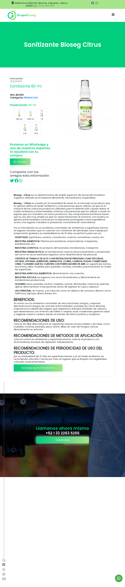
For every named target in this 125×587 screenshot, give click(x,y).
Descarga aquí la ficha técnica (38, 367)
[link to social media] (119, 578)
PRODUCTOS (31, 97)
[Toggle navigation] (113, 15)
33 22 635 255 (46, 5)
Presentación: (23, 105)
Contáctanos (62, 440)
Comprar (22, 161)
